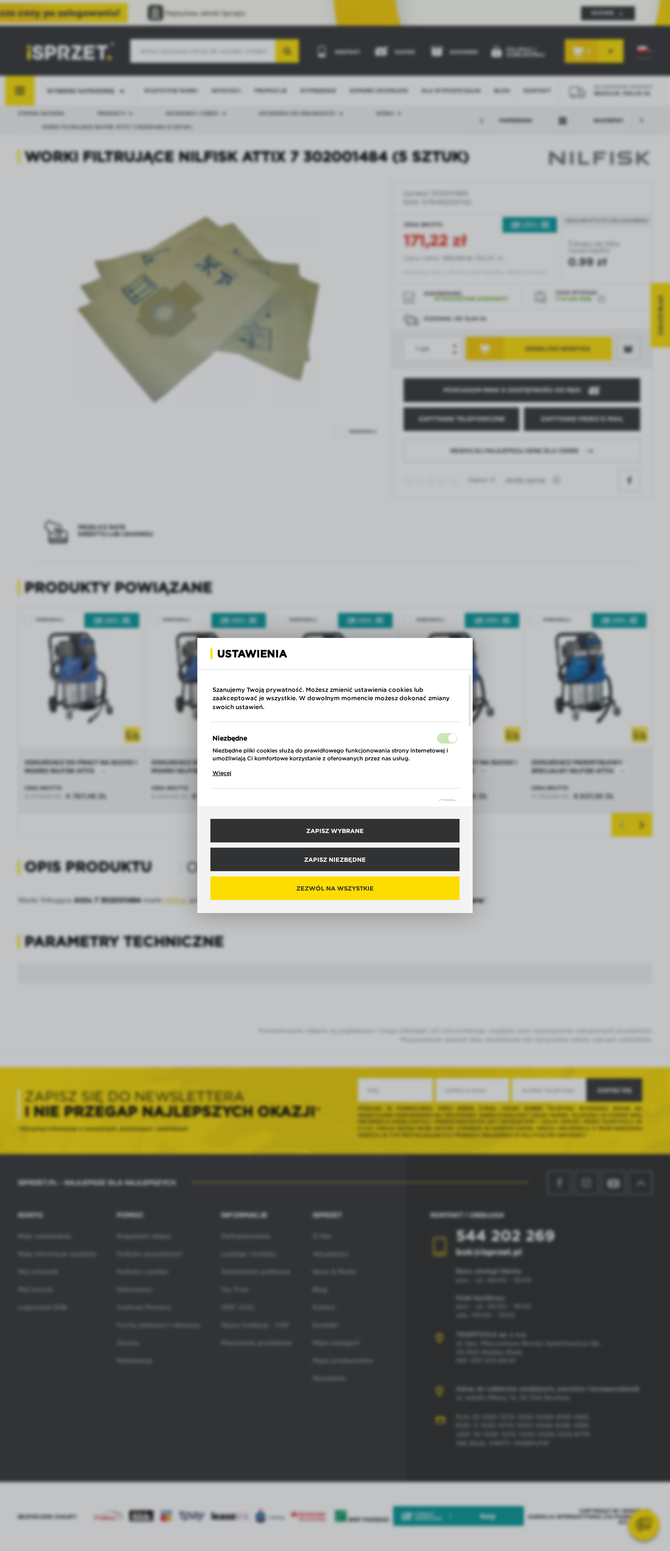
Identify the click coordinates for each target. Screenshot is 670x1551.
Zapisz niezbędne (335, 859)
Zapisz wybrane (335, 830)
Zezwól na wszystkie (335, 888)
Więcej (222, 773)
